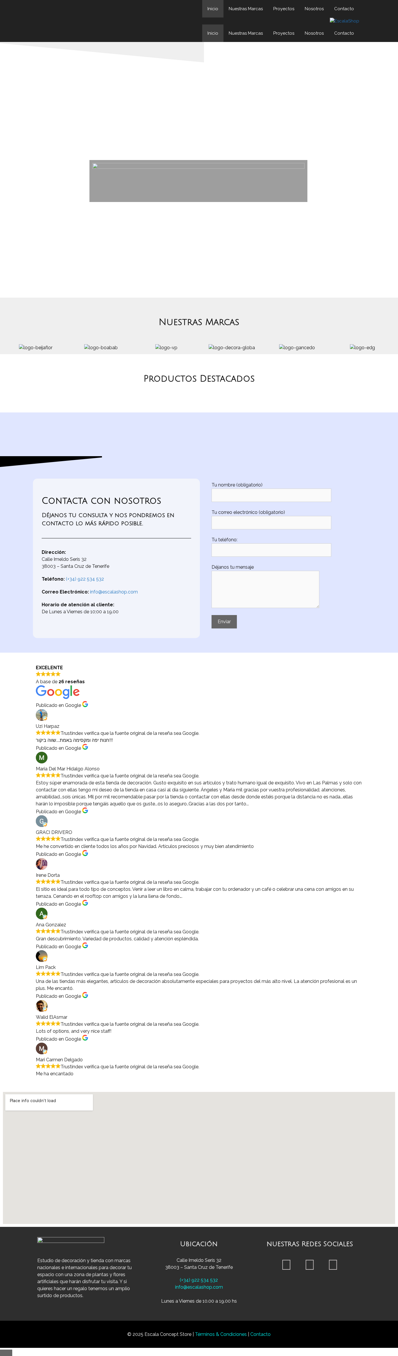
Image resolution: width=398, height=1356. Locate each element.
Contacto (344, 8)
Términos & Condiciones (221, 1334)
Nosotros (314, 8)
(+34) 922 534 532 (85, 579)
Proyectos (283, 8)
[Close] (6, 1353)
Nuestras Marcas (246, 8)
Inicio (212, 8)
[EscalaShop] (344, 21)
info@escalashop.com (114, 592)
